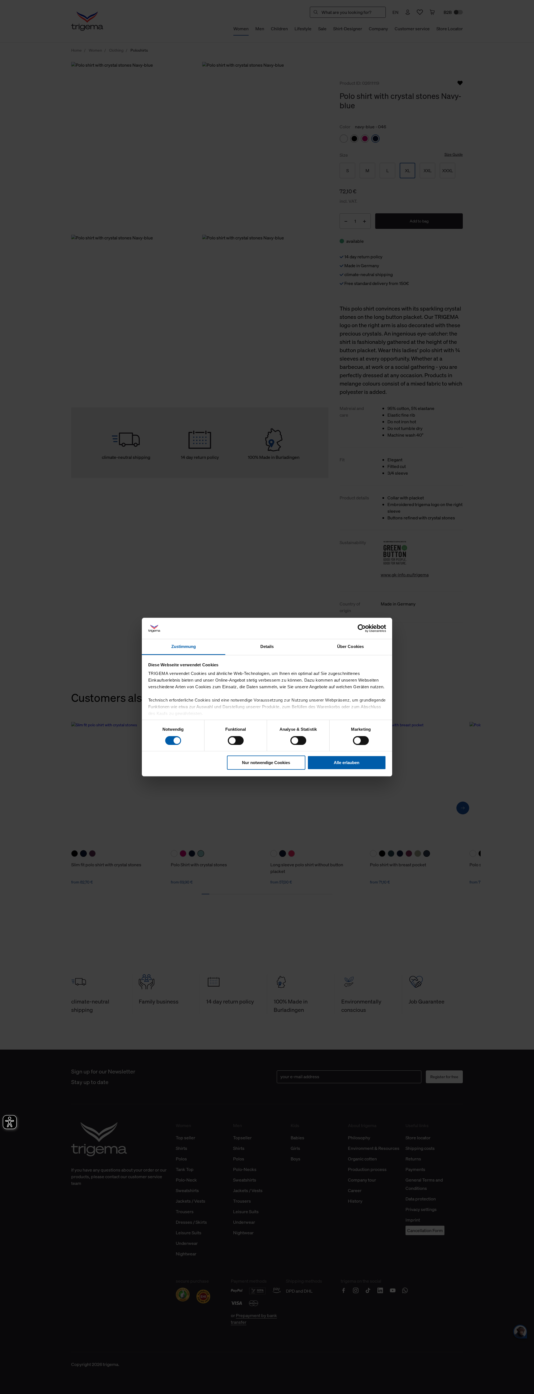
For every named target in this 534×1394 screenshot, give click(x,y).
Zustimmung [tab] (183, 646)
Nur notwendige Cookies (266, 762)
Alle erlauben (346, 762)
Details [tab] (267, 646)
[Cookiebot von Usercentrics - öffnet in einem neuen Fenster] (361, 628)
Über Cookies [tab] (350, 646)
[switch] (236, 740)
